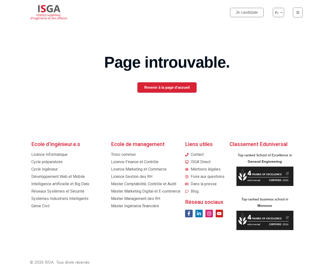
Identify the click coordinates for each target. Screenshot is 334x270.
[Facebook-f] (188, 213)
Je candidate (247, 12)
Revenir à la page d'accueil (167, 87)
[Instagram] (209, 213)
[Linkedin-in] (199, 213)
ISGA (49, 262)
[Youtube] (219, 213)
